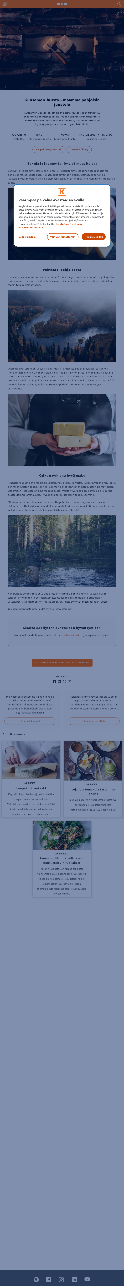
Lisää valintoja (27, 236)
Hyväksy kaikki (94, 236)
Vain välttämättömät (63, 236)
